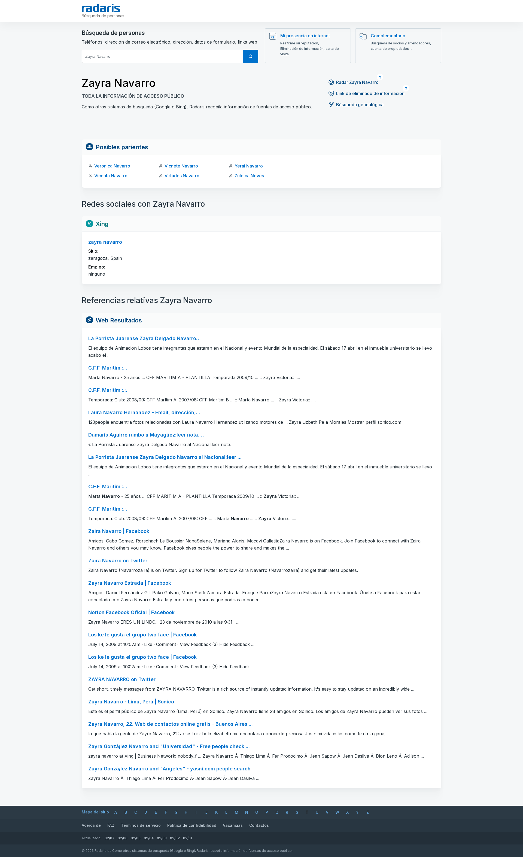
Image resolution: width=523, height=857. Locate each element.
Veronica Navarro (112, 166)
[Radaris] (101, 8)
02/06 (122, 838)
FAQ (110, 825)
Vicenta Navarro (110, 175)
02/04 (149, 838)
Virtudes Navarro (182, 175)
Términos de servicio (141, 825)
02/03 (162, 838)
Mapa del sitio (95, 812)
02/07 (109, 838)
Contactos (259, 825)
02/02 (175, 838)
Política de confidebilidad (191, 825)
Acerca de (91, 825)
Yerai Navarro (249, 166)
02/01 (187, 838)
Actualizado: (91, 838)
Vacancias (233, 825)
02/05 (136, 838)
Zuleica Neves (249, 175)
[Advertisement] (261, 127)
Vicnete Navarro (181, 166)
